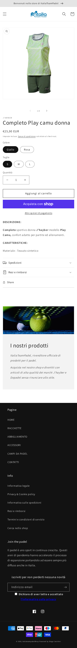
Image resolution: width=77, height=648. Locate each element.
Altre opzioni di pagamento (38, 213)
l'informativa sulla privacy (38, 599)
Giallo (10, 149)
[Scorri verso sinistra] (30, 111)
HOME (10, 419)
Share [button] (10, 282)
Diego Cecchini (55, 641)
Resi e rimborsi (16, 511)
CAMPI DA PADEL (17, 453)
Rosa (27, 149)
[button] (5, 14)
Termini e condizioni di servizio (25, 519)
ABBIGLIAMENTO (17, 436)
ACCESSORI (14, 445)
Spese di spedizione (27, 136)
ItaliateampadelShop (30, 641)
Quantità (7, 172)
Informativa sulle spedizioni (24, 502)
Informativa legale (18, 485)
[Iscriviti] (65, 587)
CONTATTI (13, 462)
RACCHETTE (14, 428)
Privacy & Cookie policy (21, 494)
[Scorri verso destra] (47, 111)
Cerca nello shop (17, 528)
